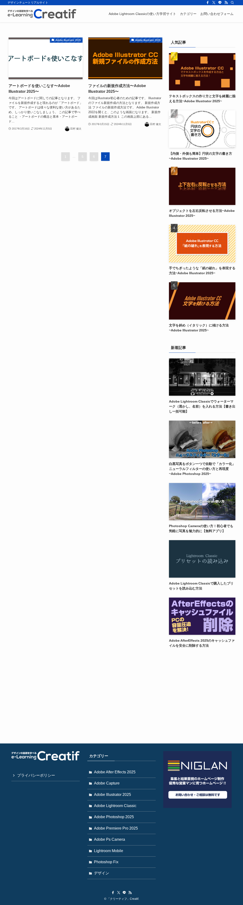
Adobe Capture (107, 783)
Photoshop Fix (106, 862)
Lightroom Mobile (108, 851)
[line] (220, 2)
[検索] (232, 2)
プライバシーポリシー (36, 775)
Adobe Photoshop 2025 (114, 817)
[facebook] (208, 2)
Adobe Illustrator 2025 (112, 795)
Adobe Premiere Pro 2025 (116, 828)
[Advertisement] (202, 687)
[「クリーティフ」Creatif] (42, 14)
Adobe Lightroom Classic (115, 806)
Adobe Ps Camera (109, 839)
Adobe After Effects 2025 (115, 772)
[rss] (226, 2)
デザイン (101, 873)
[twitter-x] (214, 2)
